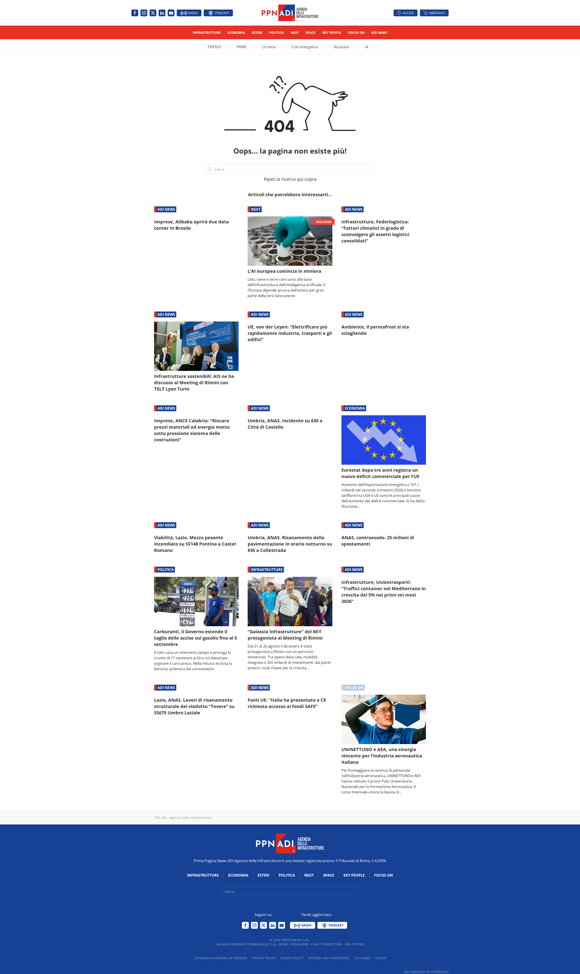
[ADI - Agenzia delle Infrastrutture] (290, 843)
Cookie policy (292, 958)
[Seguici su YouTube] (171, 13)
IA (366, 46)
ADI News (379, 32)
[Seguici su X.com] (153, 13)
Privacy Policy (264, 958)
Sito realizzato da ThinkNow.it (426, 971)
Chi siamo (362, 958)
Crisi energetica (304, 46)
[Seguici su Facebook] (134, 13)
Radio (192, 13)
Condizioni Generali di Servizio (220, 958)
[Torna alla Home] (290, 13)
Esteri (257, 32)
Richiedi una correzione (329, 958)
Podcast (221, 13)
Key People (331, 32)
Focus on (356, 32)
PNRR (241, 46)
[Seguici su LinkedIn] (162, 13)
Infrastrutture (207, 32)
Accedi (408, 13)
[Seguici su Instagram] (143, 13)
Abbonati (437, 13)
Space (311, 32)
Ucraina (269, 46)
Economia (236, 32)
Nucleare (341, 46)
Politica (276, 32)
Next (295, 32)
